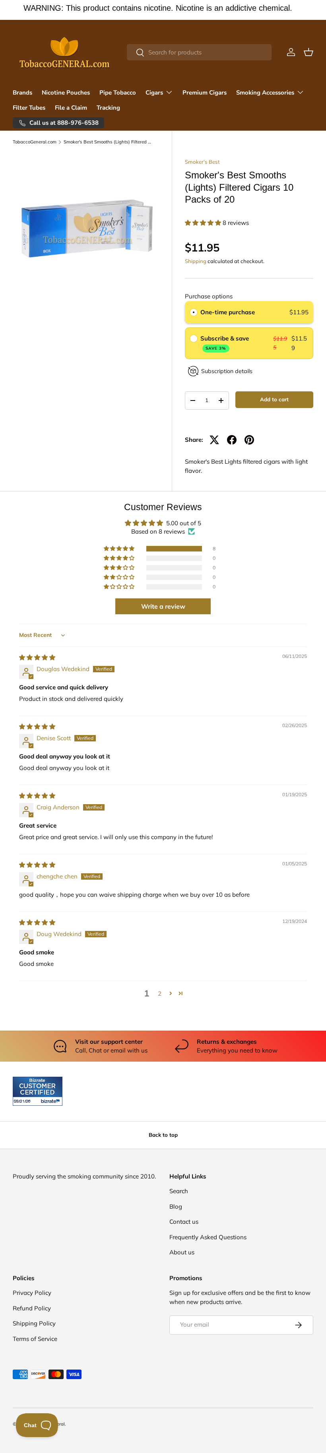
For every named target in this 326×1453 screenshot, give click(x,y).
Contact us (183, 1221)
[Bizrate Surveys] (24, 1101)
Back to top (163, 1135)
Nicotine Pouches (66, 93)
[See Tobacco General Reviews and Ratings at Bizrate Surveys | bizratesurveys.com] (37, 1091)
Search (178, 1191)
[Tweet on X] (214, 440)
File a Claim (71, 108)
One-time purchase (227, 312)
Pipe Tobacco (117, 93)
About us (181, 1252)
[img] (37, 657)
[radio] (194, 312)
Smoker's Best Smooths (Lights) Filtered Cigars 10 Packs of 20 (108, 142)
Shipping (195, 261)
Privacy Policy (32, 1292)
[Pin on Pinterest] (249, 440)
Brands (22, 93)
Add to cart (274, 399)
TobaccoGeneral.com (34, 142)
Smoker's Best (202, 162)
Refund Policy (32, 1308)
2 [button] (159, 993)
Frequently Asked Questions (207, 1237)
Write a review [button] (163, 606)
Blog (175, 1206)
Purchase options (209, 296)
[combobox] (199, 52)
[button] (308, 52)
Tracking (108, 108)
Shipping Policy (34, 1323)
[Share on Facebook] (232, 440)
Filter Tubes (29, 108)
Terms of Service (35, 1339)
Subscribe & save (225, 343)
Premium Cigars (204, 93)
